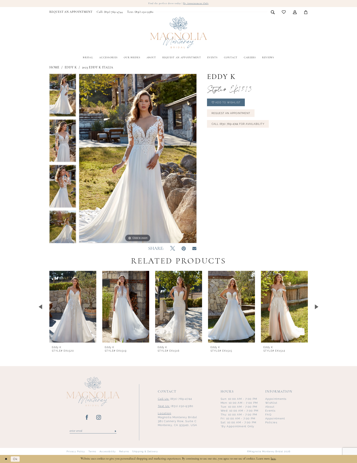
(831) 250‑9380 (176, 406)
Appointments (276, 398)
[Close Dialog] (6, 459)
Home (54, 67)
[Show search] (272, 12)
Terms (92, 451)
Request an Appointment (231, 113)
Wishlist (271, 402)
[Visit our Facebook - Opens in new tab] (87, 417)
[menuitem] (71, 12)
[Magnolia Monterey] (178, 33)
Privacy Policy (76, 451)
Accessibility (108, 451)
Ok (15, 459)
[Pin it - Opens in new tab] (183, 249)
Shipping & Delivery (145, 451)
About (270, 406)
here (273, 458)
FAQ (268, 414)
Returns (124, 451)
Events (270, 410)
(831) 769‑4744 (175, 398)
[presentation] (72, 307)
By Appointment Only (196, 3)
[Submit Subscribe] (115, 431)
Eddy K (71, 67)
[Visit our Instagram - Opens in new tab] (99, 417)
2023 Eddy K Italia (97, 67)
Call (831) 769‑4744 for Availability (238, 124)
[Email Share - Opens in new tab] (194, 248)
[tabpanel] (62, 96)
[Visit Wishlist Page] (283, 12)
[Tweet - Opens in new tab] (172, 249)
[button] (294, 12)
